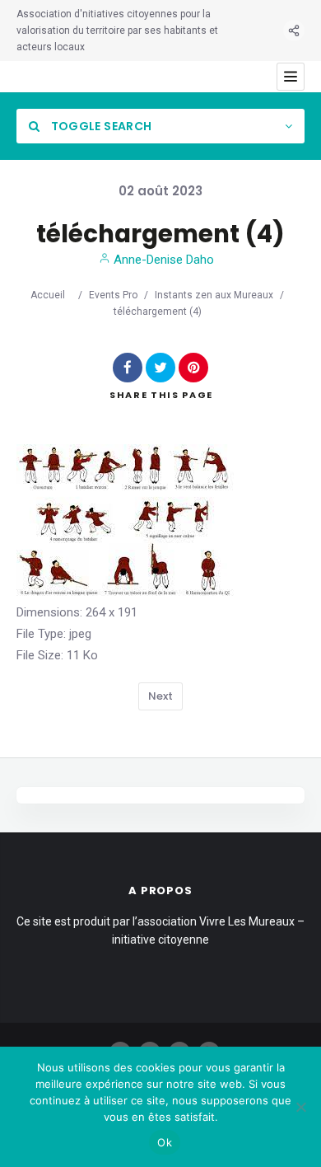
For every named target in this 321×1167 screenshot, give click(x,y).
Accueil (47, 295)
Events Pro (113, 295)
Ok (164, 1142)
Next (160, 696)
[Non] (300, 1107)
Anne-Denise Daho (162, 259)
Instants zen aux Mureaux (214, 295)
